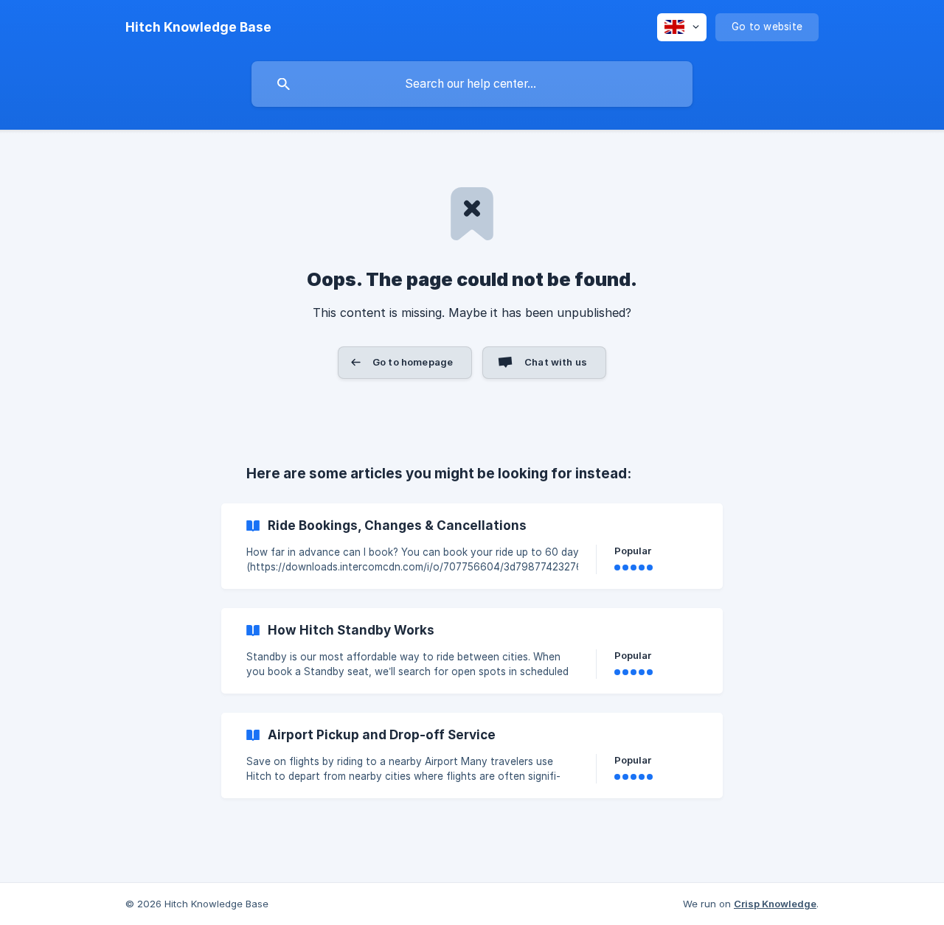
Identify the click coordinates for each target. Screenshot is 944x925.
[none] (198, 27)
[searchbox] (472, 84)
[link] (472, 546)
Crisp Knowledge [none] (775, 904)
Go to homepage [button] (412, 362)
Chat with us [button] (555, 362)
